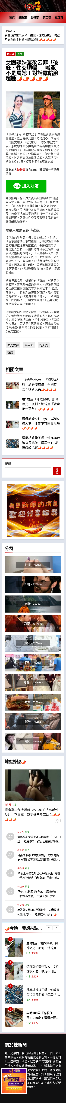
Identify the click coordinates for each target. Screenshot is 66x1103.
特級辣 (10, 54)
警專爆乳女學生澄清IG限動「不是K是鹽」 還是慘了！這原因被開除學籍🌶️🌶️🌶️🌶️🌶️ (39, 841)
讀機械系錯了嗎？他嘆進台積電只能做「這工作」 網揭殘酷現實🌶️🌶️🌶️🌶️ (41, 442)
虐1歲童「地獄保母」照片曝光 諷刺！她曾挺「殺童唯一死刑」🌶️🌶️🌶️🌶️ (41, 404)
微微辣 (35, 17)
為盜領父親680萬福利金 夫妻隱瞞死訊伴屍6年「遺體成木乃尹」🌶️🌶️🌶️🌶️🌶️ (38, 914)
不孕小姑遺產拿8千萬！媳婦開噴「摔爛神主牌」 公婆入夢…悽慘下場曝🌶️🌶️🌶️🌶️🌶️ (38, 896)
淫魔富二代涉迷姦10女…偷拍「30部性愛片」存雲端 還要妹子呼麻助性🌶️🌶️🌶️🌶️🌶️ (32, 814)
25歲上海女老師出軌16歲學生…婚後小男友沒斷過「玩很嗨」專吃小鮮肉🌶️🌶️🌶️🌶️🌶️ (38, 878)
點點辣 (22, 17)
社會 (20, 54)
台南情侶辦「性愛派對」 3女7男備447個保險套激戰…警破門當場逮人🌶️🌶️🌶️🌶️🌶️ (38, 859)
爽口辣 (47, 17)
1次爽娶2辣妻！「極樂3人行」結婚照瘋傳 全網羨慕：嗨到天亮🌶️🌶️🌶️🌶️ (40, 384)
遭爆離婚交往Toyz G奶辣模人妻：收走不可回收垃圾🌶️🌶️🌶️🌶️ (41, 423)
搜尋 (8, 464)
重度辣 (59, 17)
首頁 (12, 17)
